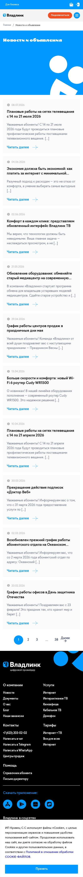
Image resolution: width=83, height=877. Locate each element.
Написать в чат (13, 739)
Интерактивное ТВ (55, 698)
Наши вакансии (13, 716)
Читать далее (18, 147)
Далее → (65, 640)
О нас (6, 704)
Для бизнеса (12, 4)
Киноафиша (51, 704)
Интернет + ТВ (52, 733)
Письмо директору (15, 779)
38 (56, 639)
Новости (9, 692)
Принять (42, 869)
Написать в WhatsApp (17, 750)
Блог (6, 710)
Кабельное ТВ (52, 710)
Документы (10, 698)
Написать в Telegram (17, 744)
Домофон (49, 716)
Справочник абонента (17, 773)
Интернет (49, 692)
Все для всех (51, 739)
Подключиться (60, 15)
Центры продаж (13, 756)
